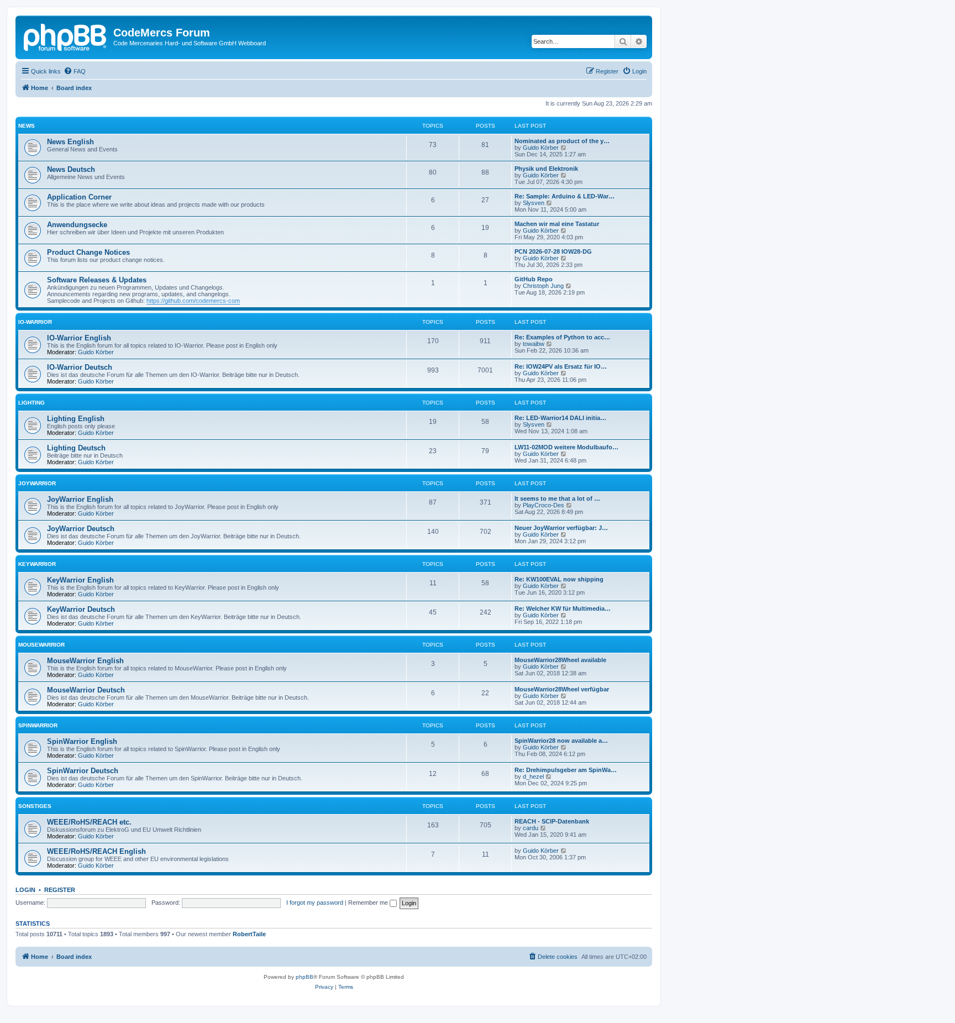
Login (25, 889)
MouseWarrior (41, 645)
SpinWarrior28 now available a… (561, 740)
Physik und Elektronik (546, 168)
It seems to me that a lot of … (557, 498)
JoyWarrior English (80, 499)
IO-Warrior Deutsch (79, 367)
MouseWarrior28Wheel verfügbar (562, 689)
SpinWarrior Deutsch (82, 771)
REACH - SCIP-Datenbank (552, 821)
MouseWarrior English (85, 661)
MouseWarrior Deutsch (86, 690)
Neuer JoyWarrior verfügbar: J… (561, 527)
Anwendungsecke (77, 225)
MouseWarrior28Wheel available (560, 660)
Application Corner (79, 197)
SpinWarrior (37, 725)
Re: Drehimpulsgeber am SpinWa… (566, 770)
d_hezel (533, 776)
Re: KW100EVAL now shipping (559, 579)
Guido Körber (541, 147)
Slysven (533, 203)
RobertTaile (249, 934)
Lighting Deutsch (76, 448)
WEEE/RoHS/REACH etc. (89, 822)
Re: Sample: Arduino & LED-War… (565, 196)
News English (70, 142)
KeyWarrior (37, 564)
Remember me (369, 902)
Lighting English (75, 419)
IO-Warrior (35, 322)
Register (59, 889)
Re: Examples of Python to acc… (562, 337)
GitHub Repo (534, 279)
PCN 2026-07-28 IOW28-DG (553, 251)
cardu (530, 828)
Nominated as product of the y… (562, 141)
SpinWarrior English (82, 741)
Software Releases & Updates (96, 280)
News (26, 126)
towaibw (533, 343)
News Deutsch (71, 169)
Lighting (31, 403)
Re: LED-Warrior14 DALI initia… (560, 418)
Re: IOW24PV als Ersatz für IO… (561, 366)
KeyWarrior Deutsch (81, 609)
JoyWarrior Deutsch (80, 528)
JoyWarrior (37, 483)
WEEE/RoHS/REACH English (96, 851)
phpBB (304, 977)
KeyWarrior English (80, 580)
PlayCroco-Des (543, 505)
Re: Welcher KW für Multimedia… (563, 608)
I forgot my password (314, 902)
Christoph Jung (543, 285)
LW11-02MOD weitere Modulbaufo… (566, 447)
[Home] (65, 36)
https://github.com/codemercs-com (193, 300)
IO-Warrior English (79, 338)
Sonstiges (34, 806)
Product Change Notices (88, 252)
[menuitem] (75, 71)
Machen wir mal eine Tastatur (557, 224)
